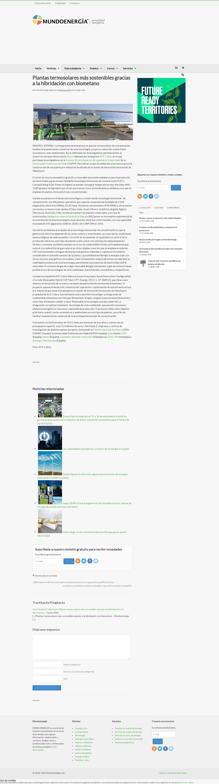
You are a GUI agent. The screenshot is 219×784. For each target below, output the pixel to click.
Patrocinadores (72, 68)
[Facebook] (90, 561)
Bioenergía (80, 735)
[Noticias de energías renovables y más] (69, 23)
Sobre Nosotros (43, 3)
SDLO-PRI (113, 336)
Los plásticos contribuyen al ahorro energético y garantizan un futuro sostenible (97, 586)
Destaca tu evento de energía (128, 732)
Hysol (70, 156)
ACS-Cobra (106, 156)
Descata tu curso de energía (128, 735)
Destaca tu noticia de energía (128, 728)
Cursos (111, 68)
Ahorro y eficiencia (84, 742)
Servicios (128, 68)
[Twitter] (84, 561)
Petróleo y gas (82, 760)
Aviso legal (181, 773)
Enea (110, 333)
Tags (141, 213)
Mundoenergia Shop (124, 742)
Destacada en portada (46, 575)
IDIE (124, 333)
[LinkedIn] (96, 561)
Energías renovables (84, 739)
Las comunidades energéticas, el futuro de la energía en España (96, 448)
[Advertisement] (165, 35)
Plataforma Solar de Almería (108, 329)
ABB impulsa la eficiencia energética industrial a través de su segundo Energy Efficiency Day (73, 582)
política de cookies (186, 782)
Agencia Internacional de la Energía (69, 216)
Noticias (51, 68)
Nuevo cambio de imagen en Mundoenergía (158, 239)
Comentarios (173, 208)
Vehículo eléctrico (83, 746)
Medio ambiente (83, 749)
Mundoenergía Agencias (46, 90)
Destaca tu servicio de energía (129, 739)
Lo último (158, 208)
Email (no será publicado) (78, 672)
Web (65, 679)
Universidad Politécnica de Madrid (51, 163)
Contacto (75, 3)
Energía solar (79, 90)
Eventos (94, 68)
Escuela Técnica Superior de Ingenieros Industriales (93, 160)
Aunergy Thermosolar (44, 340)
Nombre (71, 665)
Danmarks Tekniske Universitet (76, 336)
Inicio (38, 68)
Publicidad (60, 3)
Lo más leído (145, 208)
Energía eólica (81, 732)
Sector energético (83, 753)
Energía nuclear (82, 756)
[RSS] (78, 561)
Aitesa (46, 336)
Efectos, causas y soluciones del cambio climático (160, 218)
